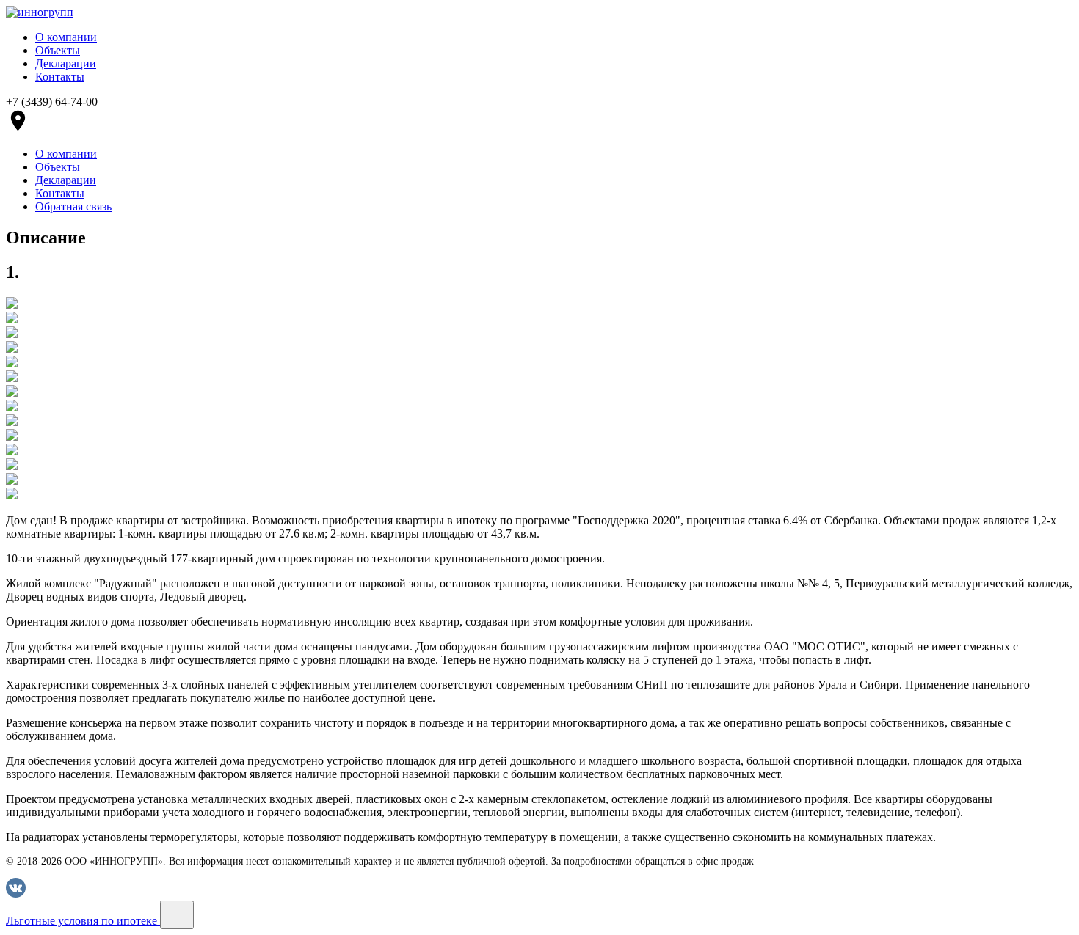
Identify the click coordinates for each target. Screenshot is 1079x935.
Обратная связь (73, 206)
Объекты (57, 50)
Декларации (65, 63)
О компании (66, 37)
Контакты (59, 76)
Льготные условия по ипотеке (83, 920)
